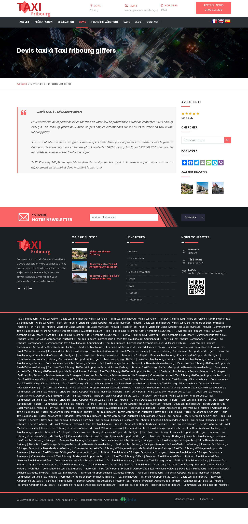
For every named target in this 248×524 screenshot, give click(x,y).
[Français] (214, 21)
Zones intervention (139, 272)
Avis (131, 286)
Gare (126, 22)
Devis (82, 22)
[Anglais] (221, 21)
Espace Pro (206, 499)
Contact (152, 22)
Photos (133, 265)
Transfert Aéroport (104, 22)
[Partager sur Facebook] (25, 288)
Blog (138, 22)
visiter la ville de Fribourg (100, 253)
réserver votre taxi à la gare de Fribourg (104, 277)
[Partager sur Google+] (30, 288)
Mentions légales (184, 499)
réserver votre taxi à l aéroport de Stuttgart (103, 265)
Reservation (66, 22)
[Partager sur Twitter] (19, 288)
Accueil (24, 22)
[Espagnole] (227, 21)
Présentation (43, 22)
